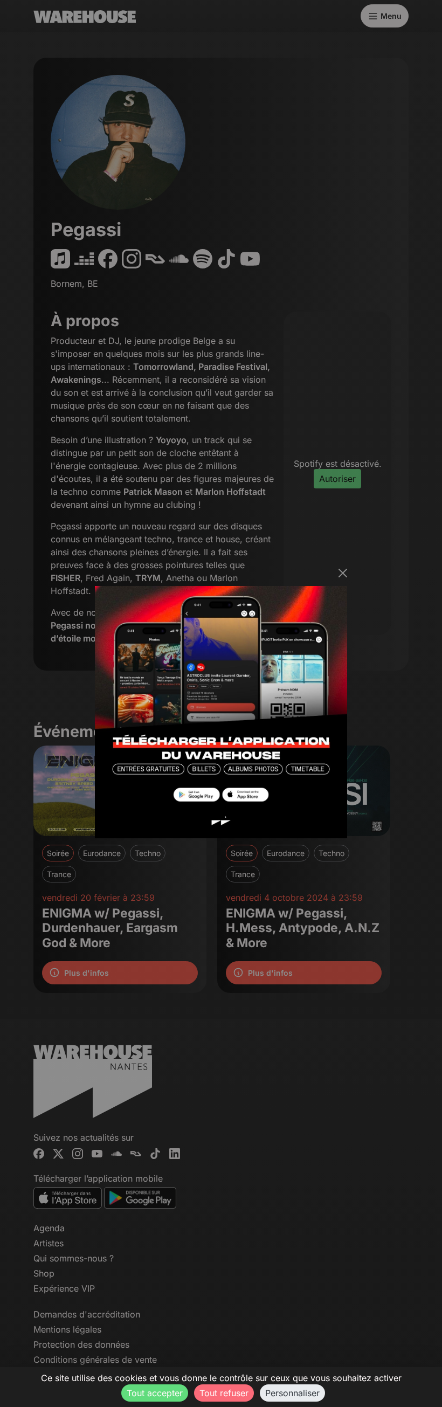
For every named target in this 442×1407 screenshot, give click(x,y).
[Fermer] (342, 573)
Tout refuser (223, 1393)
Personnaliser (292, 1393)
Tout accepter (155, 1393)
